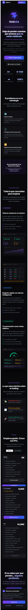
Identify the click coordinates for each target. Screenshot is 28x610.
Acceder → (21, 2)
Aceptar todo (14, 602)
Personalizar (8, 605)
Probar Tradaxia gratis (15, 57)
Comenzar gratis (14, 480)
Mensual (9, 450)
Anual (17, 450)
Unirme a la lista (13, 517)
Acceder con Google (15, 64)
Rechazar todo (19, 605)
